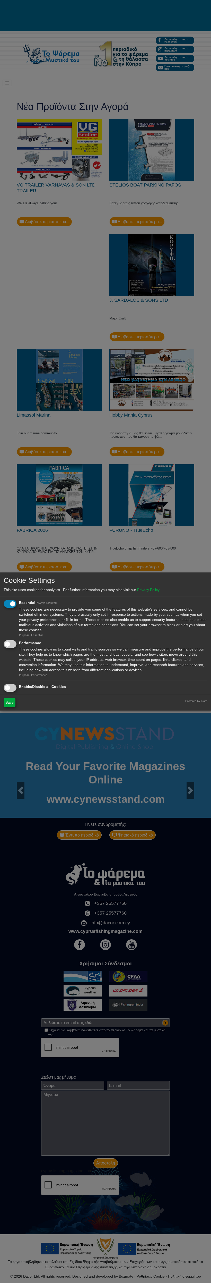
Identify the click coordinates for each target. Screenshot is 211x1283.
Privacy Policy (148, 590)
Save (9, 702)
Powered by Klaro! (196, 701)
